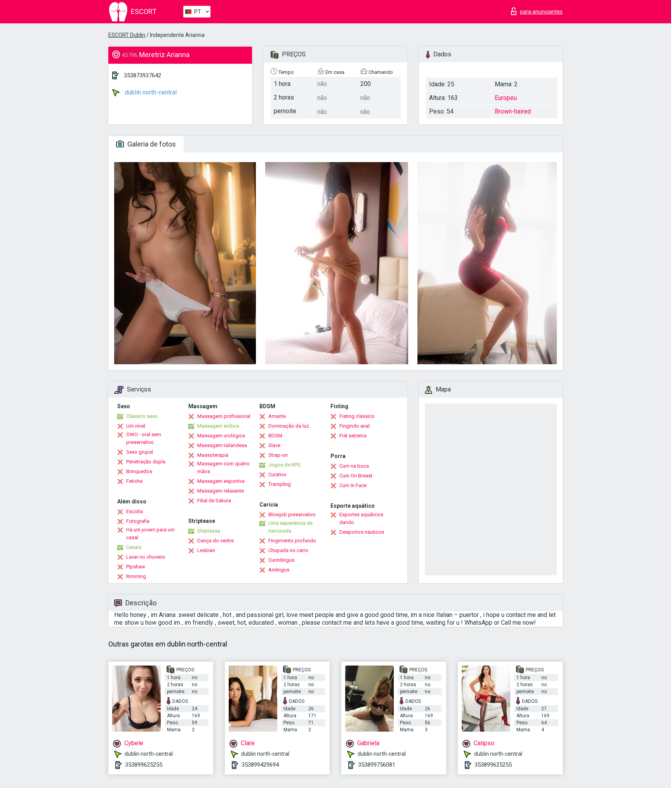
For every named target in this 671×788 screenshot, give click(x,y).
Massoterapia (212, 455)
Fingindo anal (354, 426)
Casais (133, 547)
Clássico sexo (142, 416)
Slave (274, 445)
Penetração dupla (145, 462)
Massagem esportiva (221, 481)
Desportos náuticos (361, 532)
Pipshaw (135, 567)
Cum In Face (353, 485)
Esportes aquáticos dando (361, 518)
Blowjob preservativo (292, 514)
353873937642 (142, 75)
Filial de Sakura (214, 500)
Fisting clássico (357, 416)
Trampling (279, 484)
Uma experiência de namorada (290, 527)
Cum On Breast (355, 476)
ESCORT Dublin (126, 35)
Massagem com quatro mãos (223, 467)
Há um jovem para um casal (150, 533)
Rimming (136, 576)
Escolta (134, 511)
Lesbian (206, 550)
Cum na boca (354, 466)
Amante (277, 416)
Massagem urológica (221, 436)
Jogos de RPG (284, 465)
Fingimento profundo (292, 540)
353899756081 (376, 764)
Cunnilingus (281, 560)
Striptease (208, 531)
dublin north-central (150, 92)
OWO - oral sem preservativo (143, 438)
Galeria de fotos (151, 144)
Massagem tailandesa (222, 445)
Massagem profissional (223, 416)
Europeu (506, 97)
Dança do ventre (215, 540)
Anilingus (278, 570)
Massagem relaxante (220, 491)
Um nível (135, 426)
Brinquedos (139, 471)
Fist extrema (353, 436)
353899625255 (143, 764)
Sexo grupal (139, 452)
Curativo (277, 474)
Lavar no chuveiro (145, 557)
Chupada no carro (288, 550)
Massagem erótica (218, 426)
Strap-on (278, 455)
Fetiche (134, 481)
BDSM (275, 436)
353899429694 (260, 764)
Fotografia (137, 521)
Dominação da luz (288, 426)
